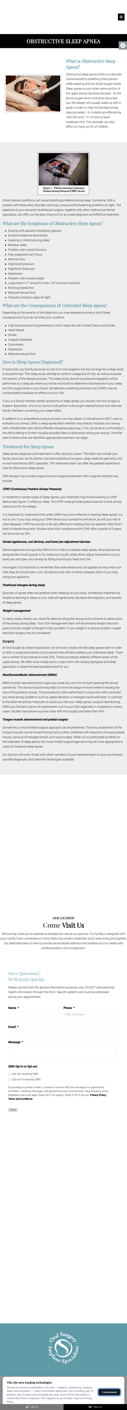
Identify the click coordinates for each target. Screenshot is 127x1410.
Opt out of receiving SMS (26, 1079)
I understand (109, 1392)
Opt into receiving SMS (25, 1073)
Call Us (33, 1407)
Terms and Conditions (20, 1099)
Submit (13, 1110)
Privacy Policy (98, 1095)
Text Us (97, 1407)
